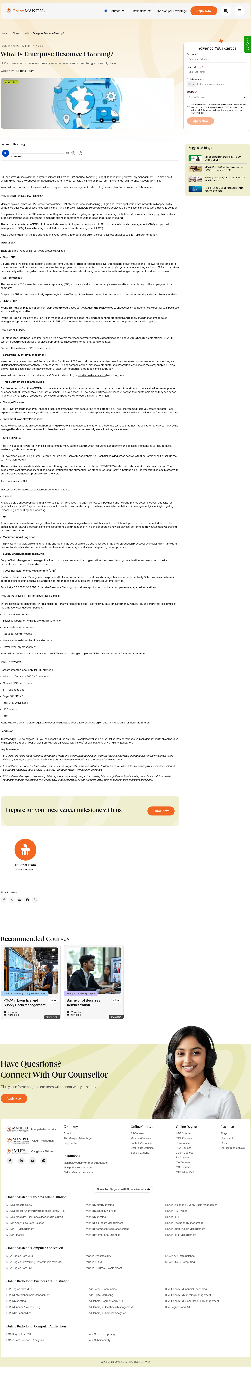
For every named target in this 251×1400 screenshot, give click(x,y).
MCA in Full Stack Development (104, 1268)
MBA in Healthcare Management (104, 1222)
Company (71, 1127)
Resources (227, 1127)
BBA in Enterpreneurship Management (28, 1295)
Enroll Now (161, 811)
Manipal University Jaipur (62, 742)
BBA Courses (183, 1143)
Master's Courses (141, 1138)
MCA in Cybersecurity (98, 1255)
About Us (69, 1133)
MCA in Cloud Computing (180, 1262)
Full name (192, 54)
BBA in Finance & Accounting (23, 1307)
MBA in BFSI (172, 1217)
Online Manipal (116, 739)
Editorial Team (25, 70)
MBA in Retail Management (180, 1234)
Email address (195, 67)
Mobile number (195, 79)
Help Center (71, 1143)
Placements (227, 1138)
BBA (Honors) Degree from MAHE (105, 1301)
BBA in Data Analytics (18, 1313)
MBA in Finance (15, 1234)
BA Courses (182, 1157)
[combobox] (191, 84)
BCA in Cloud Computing (100, 1334)
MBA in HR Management (20, 1228)
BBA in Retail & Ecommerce (101, 1289)
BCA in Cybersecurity (98, 1340)
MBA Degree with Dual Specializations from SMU (34, 1217)
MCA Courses (184, 1138)
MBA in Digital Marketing (100, 1204)
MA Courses (183, 1162)
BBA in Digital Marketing (99, 1295)
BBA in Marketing (16, 1301)
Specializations (140, 1152)
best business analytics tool (114, 234)
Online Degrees (187, 1127)
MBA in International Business (103, 1234)
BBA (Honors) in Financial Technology (186, 1289)
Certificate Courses (142, 1147)
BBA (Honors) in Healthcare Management (109, 1307)
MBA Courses (184, 1133)
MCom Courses (185, 1172)
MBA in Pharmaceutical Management (107, 1228)
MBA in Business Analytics (101, 1210)
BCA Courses (183, 1147)
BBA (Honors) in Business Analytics (106, 1313)
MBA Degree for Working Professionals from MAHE (35, 1210)
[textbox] (198, 97)
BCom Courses (184, 1152)
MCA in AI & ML (94, 1262)
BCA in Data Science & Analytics (25, 1340)
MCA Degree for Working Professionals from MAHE (35, 1262)
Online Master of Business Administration (36, 1197)
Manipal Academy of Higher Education (109, 742)
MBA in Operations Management (184, 1222)
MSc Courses (183, 1167)
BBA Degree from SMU (178, 1307)
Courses (115, 11)
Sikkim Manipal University (78, 1172)
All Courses (137, 1133)
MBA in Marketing (96, 1217)
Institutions (139, 11)
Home (4, 33)
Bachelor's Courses (142, 1143)
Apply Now (203, 11)
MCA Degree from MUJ (19, 1255)
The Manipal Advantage (171, 11)
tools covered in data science (136, 187)
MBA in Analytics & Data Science (25, 1222)
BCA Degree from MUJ (19, 1334)
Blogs (16, 33)
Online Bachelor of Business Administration (38, 1281)
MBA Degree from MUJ (19, 1204)
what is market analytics (92, 375)
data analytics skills (114, 722)
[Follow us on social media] (4, 900)
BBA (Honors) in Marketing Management (188, 1295)
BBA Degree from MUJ (19, 1289)
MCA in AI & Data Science (180, 1255)
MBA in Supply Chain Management (185, 1228)
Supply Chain (11, 82)
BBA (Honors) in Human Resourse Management (192, 1301)
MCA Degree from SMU (19, 1268)
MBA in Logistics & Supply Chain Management (191, 1204)
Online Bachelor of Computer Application (36, 1326)
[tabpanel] (31, 982)
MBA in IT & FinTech (176, 1210)
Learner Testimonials (232, 1147)
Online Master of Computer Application (34, 1248)
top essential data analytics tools (101, 653)
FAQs (223, 1143)
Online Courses (142, 1127)
